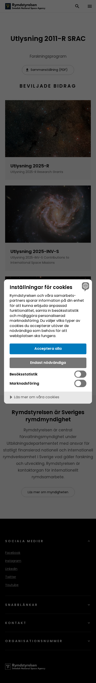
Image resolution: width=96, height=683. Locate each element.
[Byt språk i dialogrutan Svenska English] (85, 286)
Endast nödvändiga (48, 362)
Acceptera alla (48, 348)
